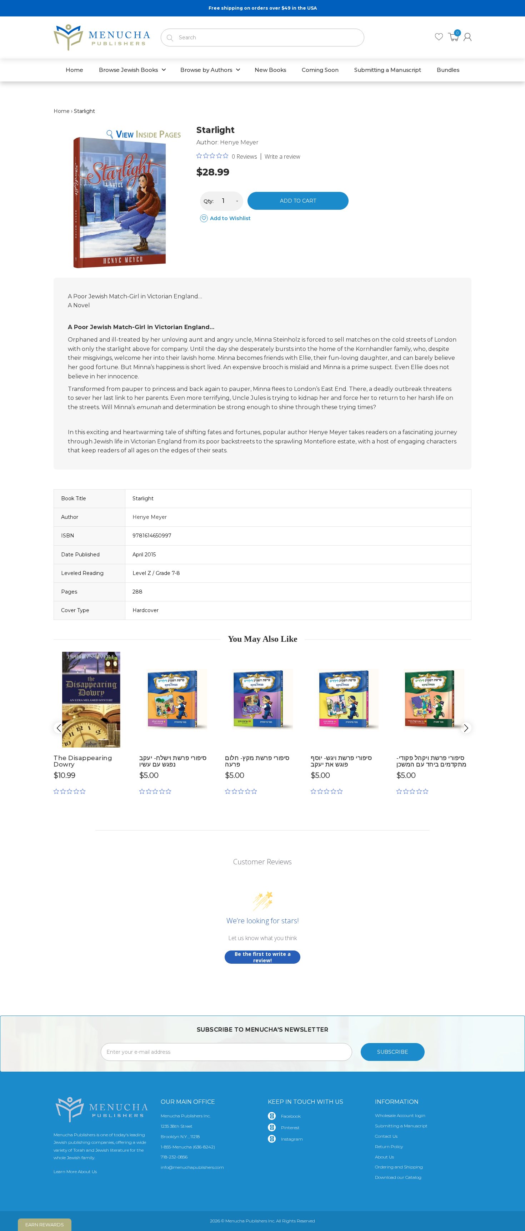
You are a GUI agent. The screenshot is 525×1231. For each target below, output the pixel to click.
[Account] (467, 37)
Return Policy (389, 1146)
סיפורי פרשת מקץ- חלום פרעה (257, 761)
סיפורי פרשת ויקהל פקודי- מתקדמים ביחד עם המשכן (431, 761)
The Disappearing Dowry (83, 761)
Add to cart (298, 201)
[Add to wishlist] (123, 660)
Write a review (282, 156)
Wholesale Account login (400, 1115)
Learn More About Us (75, 1171)
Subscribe (392, 1052)
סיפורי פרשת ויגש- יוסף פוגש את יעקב (341, 761)
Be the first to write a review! (263, 957)
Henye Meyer (239, 142)
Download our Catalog (398, 1177)
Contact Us (386, 1136)
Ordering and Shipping (399, 1167)
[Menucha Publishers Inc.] (102, 36)
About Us (384, 1157)
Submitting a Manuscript (401, 1125)
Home (62, 111)
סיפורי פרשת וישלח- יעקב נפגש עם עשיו (173, 761)
